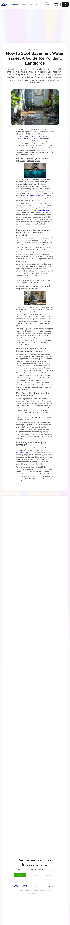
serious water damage (30, 138)
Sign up (65, 4)
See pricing (49, 875)
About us (41, 4)
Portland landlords (23, 452)
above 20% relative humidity (39, 210)
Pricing (31, 4)
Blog (37, 4)
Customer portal (56, 4)
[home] (8, 4)
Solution (17, 4)
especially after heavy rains (30, 195)
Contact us (35, 875)
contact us (20, 481)
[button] (24, 4)
